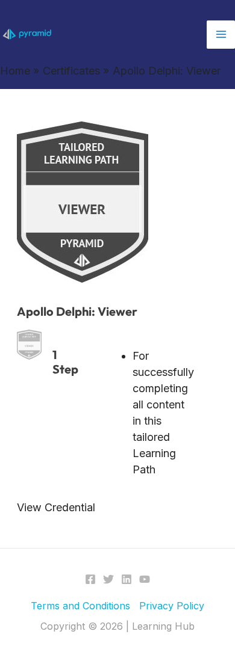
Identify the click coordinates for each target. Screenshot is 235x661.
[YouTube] (144, 579)
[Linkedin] (126, 579)
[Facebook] (90, 579)
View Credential (56, 507)
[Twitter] (108, 579)
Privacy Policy (171, 606)
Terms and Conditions (80, 606)
